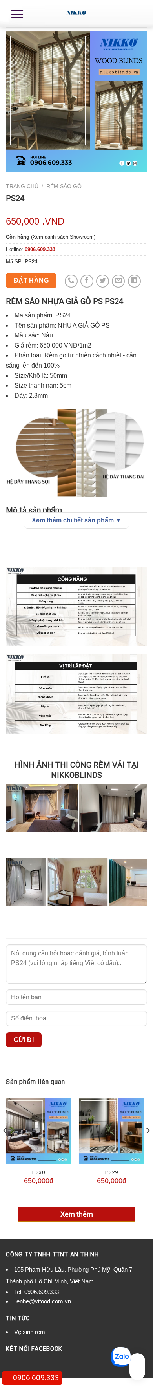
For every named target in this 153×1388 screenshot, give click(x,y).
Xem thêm (76, 1214)
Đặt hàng (31, 280)
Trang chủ (22, 186)
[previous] (5, 1146)
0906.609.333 (41, 1291)
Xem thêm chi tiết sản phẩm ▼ (77, 520)
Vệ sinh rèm (29, 1331)
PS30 (38, 1172)
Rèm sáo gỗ (64, 186)
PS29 (111, 1172)
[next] (147, 1146)
